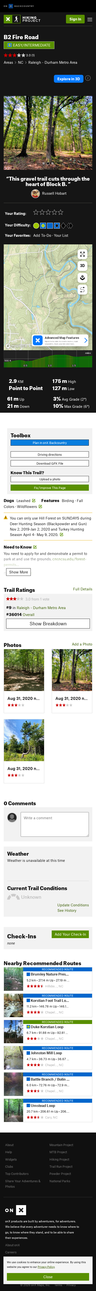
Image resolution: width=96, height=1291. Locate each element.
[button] (9, 133)
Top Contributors (17, 1174)
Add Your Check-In (70, 934)
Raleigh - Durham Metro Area (52, 62)
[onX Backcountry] (19, 6)
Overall (28, 614)
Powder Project (60, 1174)
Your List (61, 235)
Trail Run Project (60, 1166)
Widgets (11, 1159)
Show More (18, 572)
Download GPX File (49, 463)
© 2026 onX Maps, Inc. (35, 1285)
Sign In (75, 19)
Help (8, 1152)
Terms (58, 1285)
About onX (12, 1245)
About (9, 1145)
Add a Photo (82, 644)
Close (48, 1277)
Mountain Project (61, 1145)
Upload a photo (49, 479)
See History (66, 910)
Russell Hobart (54, 193)
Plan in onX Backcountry (50, 443)
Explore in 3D (68, 79)
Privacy (71, 1285)
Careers (10, 1252)
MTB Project (58, 1152)
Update (73, 905)
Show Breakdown (48, 623)
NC (20, 62)
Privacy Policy (46, 1267)
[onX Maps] (15, 1214)
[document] (48, 1270)
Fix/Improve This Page (50, 488)
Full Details (82, 589)
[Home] (24, 19)
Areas (8, 62)
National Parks (59, 1181)
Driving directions (50, 455)
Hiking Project (59, 1159)
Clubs (9, 1166)
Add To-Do (42, 235)
